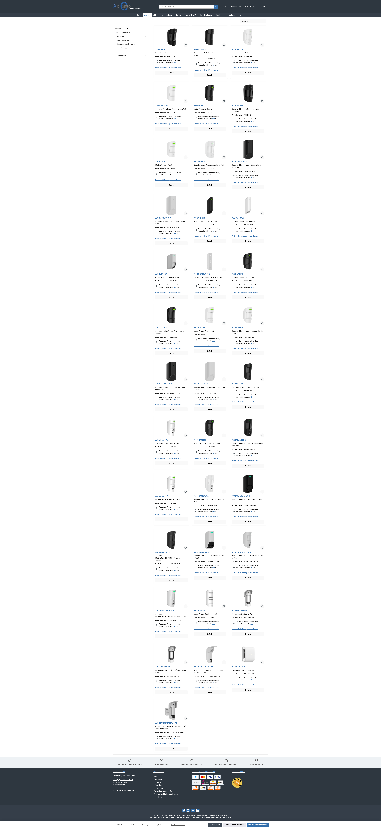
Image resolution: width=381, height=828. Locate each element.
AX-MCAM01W (161, 440)
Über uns (157, 782)
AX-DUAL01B (237, 274)
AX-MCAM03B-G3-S (241, 496)
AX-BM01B (198, 106)
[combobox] (186, 7)
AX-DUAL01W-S (239, 328)
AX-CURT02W (161, 274)
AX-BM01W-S (199, 162)
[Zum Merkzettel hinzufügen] (186, 45)
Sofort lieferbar (125, 32)
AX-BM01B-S (237, 106)
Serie (118, 52)
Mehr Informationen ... (178, 825)
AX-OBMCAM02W (163, 667)
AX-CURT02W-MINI (202, 274)
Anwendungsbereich (124, 40)
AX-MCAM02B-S (239, 440)
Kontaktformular (129, 790)
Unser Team (158, 785)
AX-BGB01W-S (161, 106)
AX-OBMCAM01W (239, 611)
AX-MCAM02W (161, 496)
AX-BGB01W (237, 49)
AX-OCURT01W (238, 667)
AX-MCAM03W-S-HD (164, 611)
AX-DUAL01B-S (162, 328)
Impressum (158, 779)
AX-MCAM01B (238, 384)
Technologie (121, 56)
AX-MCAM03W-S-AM (241, 552)
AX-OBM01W (199, 611)
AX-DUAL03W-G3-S (202, 384)
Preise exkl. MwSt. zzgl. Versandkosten (168, 67)
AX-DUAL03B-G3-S (163, 384)
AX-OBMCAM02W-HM (203, 667)
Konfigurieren (214, 825)
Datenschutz (158, 788)
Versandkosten (185, 815)
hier (175, 63)
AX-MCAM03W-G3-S (203, 552)
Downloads (158, 797)
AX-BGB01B (160, 49)
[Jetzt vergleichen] (225, 6)
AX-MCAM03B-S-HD (164, 552)
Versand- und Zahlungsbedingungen (166, 794)
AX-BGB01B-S (200, 49)
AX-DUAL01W (200, 328)
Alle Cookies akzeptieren (258, 825)
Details (171, 73)
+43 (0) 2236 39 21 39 (123, 780)
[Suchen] (216, 7)
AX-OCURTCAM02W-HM (166, 723)
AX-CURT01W (238, 218)
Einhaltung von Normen (125, 44)
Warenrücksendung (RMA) (163, 791)
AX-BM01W (160, 162)
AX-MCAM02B (200, 440)
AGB (155, 776)
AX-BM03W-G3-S (163, 218)
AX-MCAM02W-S (201, 496)
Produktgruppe (122, 48)
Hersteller (120, 36)
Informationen (158, 771)
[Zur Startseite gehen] (128, 6)
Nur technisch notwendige (234, 825)
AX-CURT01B (199, 218)
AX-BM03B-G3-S (239, 162)
